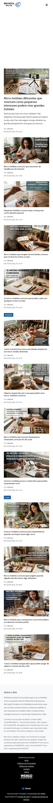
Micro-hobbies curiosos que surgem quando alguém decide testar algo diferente (23, 576)
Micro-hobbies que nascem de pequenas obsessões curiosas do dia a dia (22, 438)
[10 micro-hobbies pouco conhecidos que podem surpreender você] (26, 465)
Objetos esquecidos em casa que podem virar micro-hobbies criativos (24, 394)
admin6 (10, 129)
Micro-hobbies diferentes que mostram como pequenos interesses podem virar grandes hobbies (24, 103)
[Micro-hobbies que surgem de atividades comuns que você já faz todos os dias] (26, 238)
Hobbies (8, 314)
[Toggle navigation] (46, 4)
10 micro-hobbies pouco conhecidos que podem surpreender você (25, 482)
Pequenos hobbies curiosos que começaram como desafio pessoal (24, 211)
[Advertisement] (26, 37)
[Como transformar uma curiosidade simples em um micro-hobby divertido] (26, 333)
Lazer (7, 497)
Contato (26, 769)
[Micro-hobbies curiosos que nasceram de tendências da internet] (26, 150)
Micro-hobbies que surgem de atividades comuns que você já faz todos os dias (26, 255)
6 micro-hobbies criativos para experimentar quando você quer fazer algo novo (24, 532)
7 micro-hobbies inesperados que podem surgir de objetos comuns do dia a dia (26, 664)
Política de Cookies (26, 766)
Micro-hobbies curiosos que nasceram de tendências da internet (22, 167)
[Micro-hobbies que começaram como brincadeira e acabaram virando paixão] (26, 603)
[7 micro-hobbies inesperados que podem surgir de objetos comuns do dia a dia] (26, 647)
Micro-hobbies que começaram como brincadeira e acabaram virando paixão (26, 620)
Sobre (26, 772)
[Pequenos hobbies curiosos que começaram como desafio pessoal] (26, 194)
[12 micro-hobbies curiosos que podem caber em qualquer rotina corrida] (26, 282)
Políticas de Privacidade (26, 763)
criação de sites (24, 796)
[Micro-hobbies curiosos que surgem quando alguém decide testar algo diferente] (26, 559)
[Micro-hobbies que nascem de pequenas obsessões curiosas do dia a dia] (26, 421)
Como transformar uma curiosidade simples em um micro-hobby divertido (25, 350)
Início (27, 760)
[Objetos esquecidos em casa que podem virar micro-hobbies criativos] (26, 377)
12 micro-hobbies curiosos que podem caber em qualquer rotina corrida (25, 299)
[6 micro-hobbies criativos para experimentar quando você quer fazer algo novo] (26, 515)
